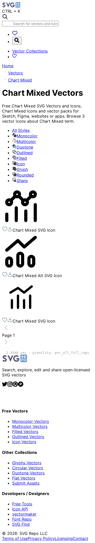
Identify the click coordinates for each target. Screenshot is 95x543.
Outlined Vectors (28, 436)
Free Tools (22, 503)
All (21, 130)
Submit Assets (26, 483)
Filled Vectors (25, 431)
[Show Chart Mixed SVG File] (21, 223)
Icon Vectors (24, 441)
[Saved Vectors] (14, 34)
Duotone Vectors (28, 472)
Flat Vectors (23, 478)
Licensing (64, 538)
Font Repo (22, 519)
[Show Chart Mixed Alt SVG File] (21, 269)
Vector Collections (30, 51)
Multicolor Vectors (29, 426)
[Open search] (17, 40)
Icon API (20, 509)
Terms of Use (15, 538)
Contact (80, 538)
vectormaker (24, 514)
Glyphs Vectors (26, 462)
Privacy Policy (41, 538)
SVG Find (21, 524)
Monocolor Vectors (30, 421)
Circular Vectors (27, 467)
